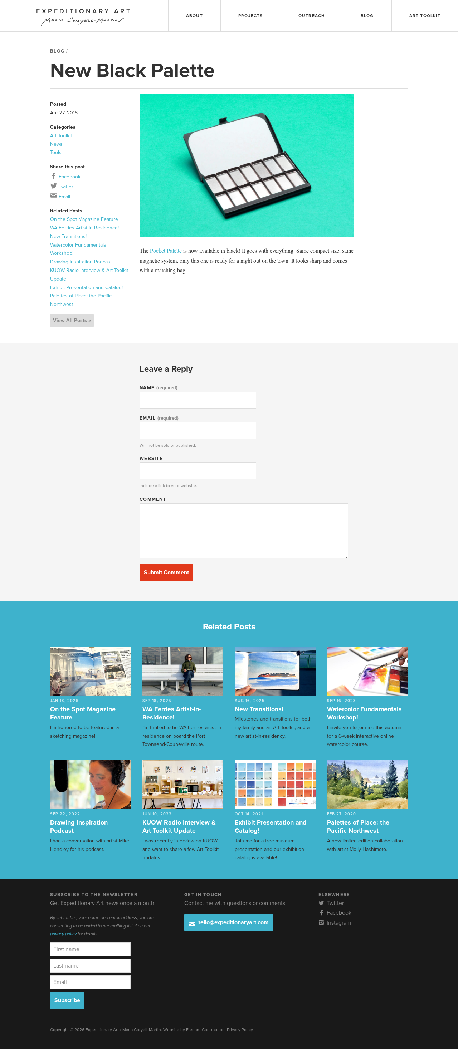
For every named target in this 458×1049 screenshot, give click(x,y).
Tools (56, 152)
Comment (153, 499)
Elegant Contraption (205, 1029)
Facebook (69, 177)
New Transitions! (68, 236)
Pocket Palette (166, 250)
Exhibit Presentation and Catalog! (86, 287)
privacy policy (63, 934)
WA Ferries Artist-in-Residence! (84, 228)
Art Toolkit (61, 136)
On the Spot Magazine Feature (84, 219)
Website (151, 458)
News (56, 144)
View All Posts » (72, 320)
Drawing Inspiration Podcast (81, 262)
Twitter (65, 187)
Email (63, 197)
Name (158, 388)
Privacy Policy (240, 1029)
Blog (57, 51)
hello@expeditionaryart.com (232, 922)
